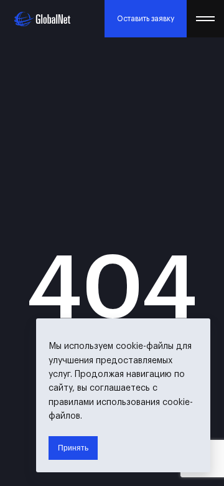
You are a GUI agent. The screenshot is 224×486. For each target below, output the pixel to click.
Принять (73, 448)
